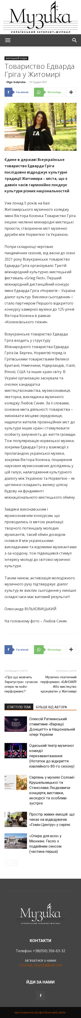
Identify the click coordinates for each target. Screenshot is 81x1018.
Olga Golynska (16, 82)
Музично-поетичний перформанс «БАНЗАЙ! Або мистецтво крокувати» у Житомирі (58, 684)
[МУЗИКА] (40, 17)
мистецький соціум (16, 58)
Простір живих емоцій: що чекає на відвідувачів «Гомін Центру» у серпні (52, 819)
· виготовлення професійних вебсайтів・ (41, 1012)
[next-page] (14, 863)
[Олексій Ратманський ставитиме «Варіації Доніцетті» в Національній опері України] (15, 724)
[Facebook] (40, 995)
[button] (7, 40)
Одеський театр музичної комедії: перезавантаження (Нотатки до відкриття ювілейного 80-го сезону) (51, 755)
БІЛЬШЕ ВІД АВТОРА (51, 707)
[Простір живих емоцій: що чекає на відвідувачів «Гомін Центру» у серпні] (15, 819)
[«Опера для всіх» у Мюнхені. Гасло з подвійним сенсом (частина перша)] (15, 841)
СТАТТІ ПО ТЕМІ (19, 707)
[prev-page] (7, 863)
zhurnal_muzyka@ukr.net (40, 965)
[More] (71, 92)
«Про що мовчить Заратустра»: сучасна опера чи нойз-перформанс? (21, 684)
